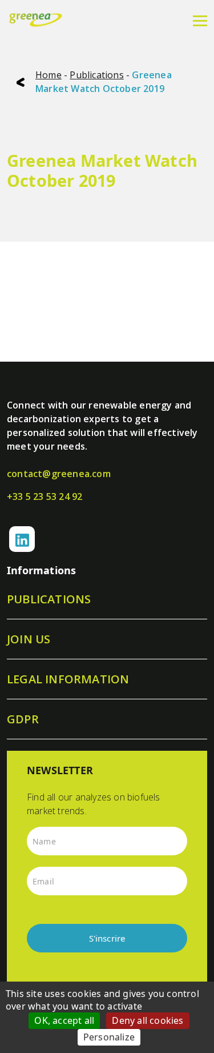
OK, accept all (64, 1020)
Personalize (109, 1037)
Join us (28, 639)
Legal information (68, 679)
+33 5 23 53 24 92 (44, 496)
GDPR (23, 719)
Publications (96, 75)
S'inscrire (107, 938)
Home (48, 75)
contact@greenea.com (59, 473)
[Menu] (200, 20)
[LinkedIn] (22, 539)
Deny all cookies (147, 1020)
